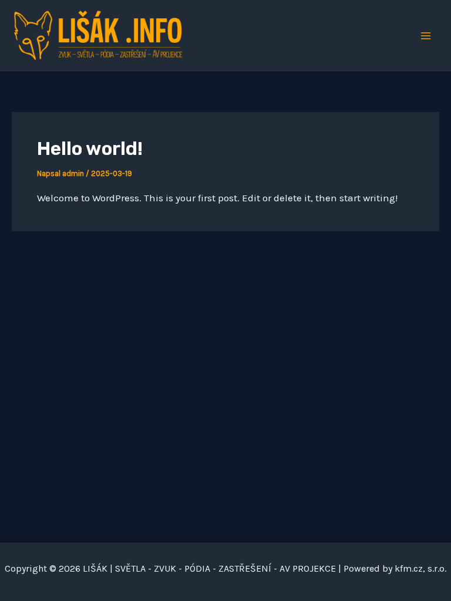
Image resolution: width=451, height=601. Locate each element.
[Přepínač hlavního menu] (426, 35)
